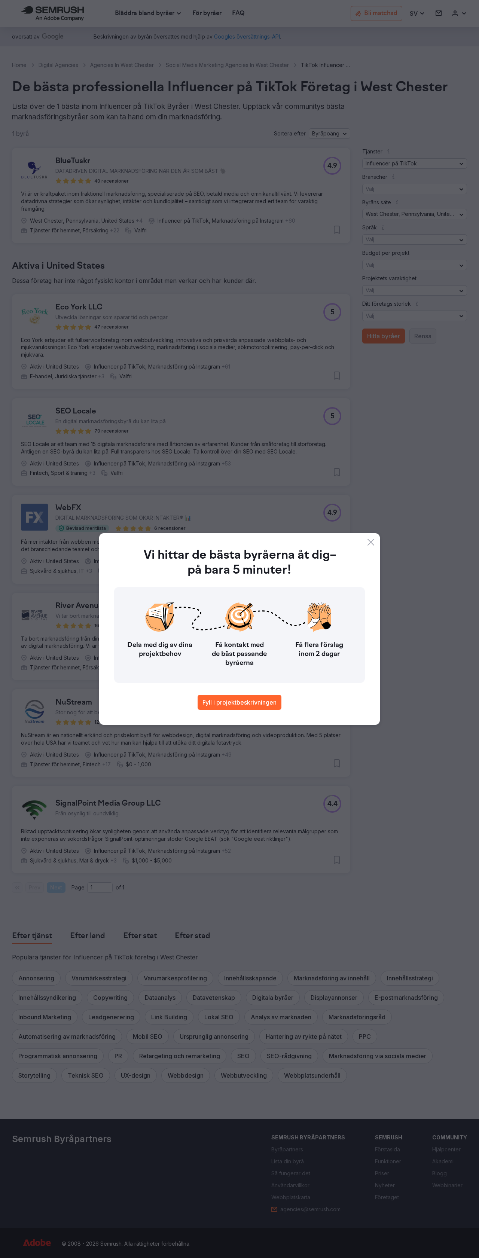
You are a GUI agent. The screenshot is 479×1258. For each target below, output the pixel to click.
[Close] (371, 542)
